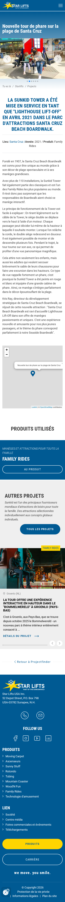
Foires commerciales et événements (28, 824)
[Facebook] (15, 738)
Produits (32, 843)
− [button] (7, 354)
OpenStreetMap (46, 407)
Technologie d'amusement (22, 796)
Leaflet (34, 407)
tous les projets (40, 529)
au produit (32, 469)
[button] (7, 59)
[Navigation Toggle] (61, 5)
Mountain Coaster (17, 781)
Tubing (10, 776)
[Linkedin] (48, 738)
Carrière (32, 859)
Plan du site (49, 896)
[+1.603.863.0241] (25, 715)
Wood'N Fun (13, 786)
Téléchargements (17, 829)
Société (10, 814)
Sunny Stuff (13, 766)
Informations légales (25, 896)
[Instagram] (26, 738)
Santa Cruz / (17, 141)
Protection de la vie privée (33, 891)
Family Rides (13, 791)
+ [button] (7, 350)
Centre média (14, 819)
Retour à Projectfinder (33, 661)
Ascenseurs (13, 761)
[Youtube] (37, 738)
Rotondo (11, 771)
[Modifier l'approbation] (6, 892)
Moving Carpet (15, 756)
